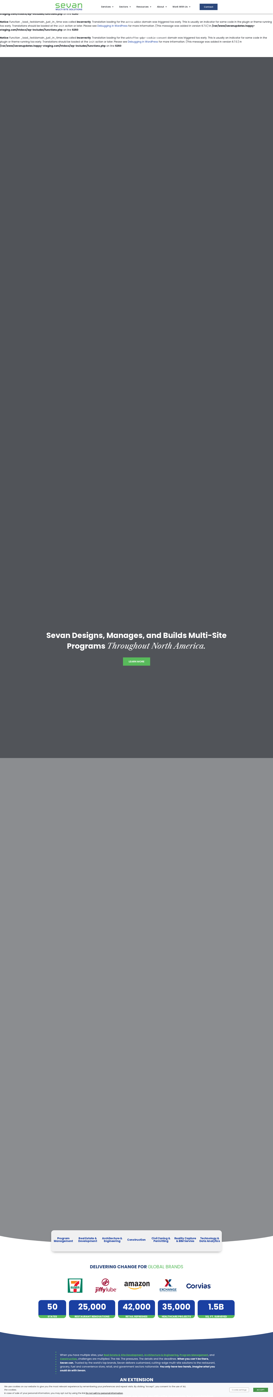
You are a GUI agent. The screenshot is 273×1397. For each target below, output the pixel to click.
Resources (142, 6)
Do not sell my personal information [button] (104, 1393)
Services (106, 6)
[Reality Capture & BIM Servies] (185, 1240)
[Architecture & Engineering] (112, 1240)
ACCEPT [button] (260, 1389)
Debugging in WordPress (112, 26)
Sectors (123, 6)
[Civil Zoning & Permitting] (161, 1240)
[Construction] (136, 1240)
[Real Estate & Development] (88, 1240)
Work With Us (180, 6)
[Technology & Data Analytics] (210, 1240)
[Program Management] (63, 1240)
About (160, 6)
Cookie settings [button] (239, 1389)
